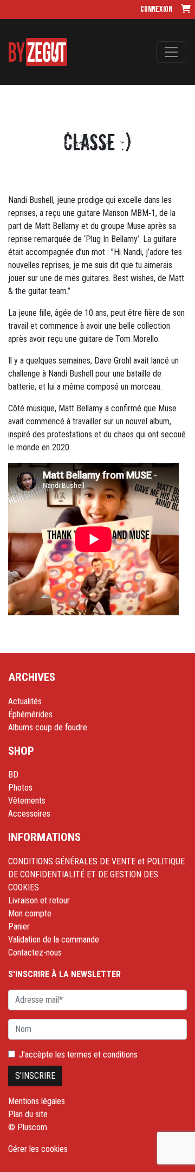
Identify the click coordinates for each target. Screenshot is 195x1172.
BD (13, 774)
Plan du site (28, 1114)
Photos (20, 787)
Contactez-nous (35, 952)
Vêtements (27, 800)
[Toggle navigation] (171, 52)
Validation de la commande (53, 939)
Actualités (25, 701)
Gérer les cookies (38, 1149)
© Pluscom (27, 1127)
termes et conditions (102, 1054)
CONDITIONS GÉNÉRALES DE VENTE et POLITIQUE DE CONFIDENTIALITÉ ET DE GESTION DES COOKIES (96, 874)
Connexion (156, 9)
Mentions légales (36, 1101)
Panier (19, 926)
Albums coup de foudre (47, 727)
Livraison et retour (39, 900)
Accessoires (29, 813)
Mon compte (29, 913)
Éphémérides (30, 714)
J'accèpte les (78, 1054)
